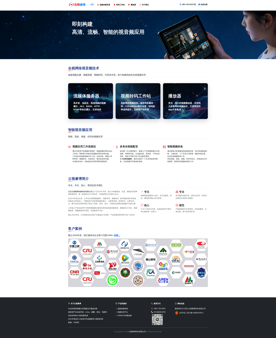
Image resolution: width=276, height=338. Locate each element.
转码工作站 (120, 5)
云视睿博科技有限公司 (197, 308)
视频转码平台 (123, 312)
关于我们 (145, 5)
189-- (188, 4)
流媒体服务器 (105, 5)
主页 (92, 4)
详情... (117, 235)
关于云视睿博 (76, 303)
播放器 (133, 5)
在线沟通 (204, 4)
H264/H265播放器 (125, 315)
